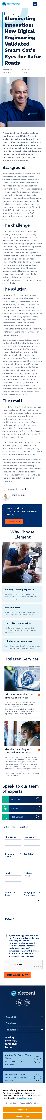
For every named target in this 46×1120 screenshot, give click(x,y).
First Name (10, 837)
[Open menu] (41, 4)
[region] (22, 1101)
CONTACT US (14, 521)
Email (7, 873)
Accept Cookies (22, 1116)
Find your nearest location (15, 827)
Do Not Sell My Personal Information (22, 1103)
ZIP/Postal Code (10, 893)
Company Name (9, 855)
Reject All (22, 1109)
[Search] (35, 4)
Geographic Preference (29, 893)
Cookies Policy (25, 1098)
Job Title (28, 854)
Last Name (29, 837)
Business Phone (28, 874)
